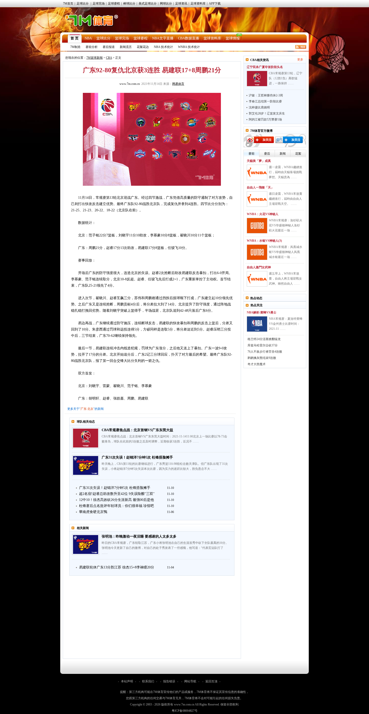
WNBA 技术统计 (189, 47)
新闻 (283, 153)
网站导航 (190, 681)
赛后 (267, 153)
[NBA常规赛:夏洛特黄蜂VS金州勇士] (257, 324)
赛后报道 (109, 47)
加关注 (267, 140)
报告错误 (169, 681)
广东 (84, 409)
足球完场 (99, 3)
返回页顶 (211, 681)
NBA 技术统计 (163, 47)
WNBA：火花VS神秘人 (262, 214)
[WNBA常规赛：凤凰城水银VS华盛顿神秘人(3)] (257, 252)
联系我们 (148, 681)
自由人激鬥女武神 (259, 267)
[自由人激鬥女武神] (257, 279)
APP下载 (215, 3)
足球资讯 (181, 3)
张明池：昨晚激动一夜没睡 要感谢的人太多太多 (139, 536)
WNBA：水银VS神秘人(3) (264, 240)
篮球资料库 (212, 38)
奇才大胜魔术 (257, 364)
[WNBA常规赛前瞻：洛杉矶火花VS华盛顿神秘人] (257, 225)
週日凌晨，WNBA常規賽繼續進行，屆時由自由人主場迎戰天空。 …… (285, 199)
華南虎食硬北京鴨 (93, 512)
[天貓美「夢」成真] (257, 172)
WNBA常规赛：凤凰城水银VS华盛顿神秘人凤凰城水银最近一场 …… (285, 252)
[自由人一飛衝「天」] (257, 199)
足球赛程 (114, 3)
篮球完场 (122, 38)
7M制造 (75, 47)
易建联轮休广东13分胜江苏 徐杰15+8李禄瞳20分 (116, 567)
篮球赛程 (141, 38)
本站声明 (127, 681)
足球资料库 (198, 3)
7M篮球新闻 (94, 57)
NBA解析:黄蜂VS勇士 (261, 312)
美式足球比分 (148, 3)
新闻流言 (126, 47)
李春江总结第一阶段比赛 (265, 101)
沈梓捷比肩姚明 (259, 107)
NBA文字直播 (162, 38)
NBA (88, 38)
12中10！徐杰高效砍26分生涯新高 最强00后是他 (116, 500)
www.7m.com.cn (129, 84)
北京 (90, 409)
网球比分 (166, 3)
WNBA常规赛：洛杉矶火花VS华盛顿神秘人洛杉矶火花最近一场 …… (285, 225)
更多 (300, 59)
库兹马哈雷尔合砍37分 (263, 345)
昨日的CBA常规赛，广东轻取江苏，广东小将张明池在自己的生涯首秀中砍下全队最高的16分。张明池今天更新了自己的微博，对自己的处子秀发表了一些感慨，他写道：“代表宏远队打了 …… (165, 548)
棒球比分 (129, 3)
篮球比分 (103, 38)
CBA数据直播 (188, 38)
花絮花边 (143, 47)
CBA (109, 57)
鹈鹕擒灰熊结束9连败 (262, 358)
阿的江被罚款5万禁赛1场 (265, 119)
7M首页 (68, 3)
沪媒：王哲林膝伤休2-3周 (266, 95)
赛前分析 (92, 47)
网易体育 (178, 84)
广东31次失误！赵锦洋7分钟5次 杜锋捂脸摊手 (137, 457)
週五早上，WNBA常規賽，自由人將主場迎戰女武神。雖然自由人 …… (285, 278)
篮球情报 (233, 38)
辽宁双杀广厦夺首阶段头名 (265, 67)
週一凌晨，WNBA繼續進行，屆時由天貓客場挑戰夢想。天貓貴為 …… (285, 172)
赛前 (252, 153)
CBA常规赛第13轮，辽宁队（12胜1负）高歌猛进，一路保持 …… (285, 78)
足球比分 (83, 3)
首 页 (75, 38)
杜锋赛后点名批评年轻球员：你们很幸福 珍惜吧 (116, 506)
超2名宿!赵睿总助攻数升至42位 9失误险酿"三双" (117, 494)
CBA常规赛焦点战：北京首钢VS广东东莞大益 (137, 430)
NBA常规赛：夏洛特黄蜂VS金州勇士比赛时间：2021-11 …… (285, 324)
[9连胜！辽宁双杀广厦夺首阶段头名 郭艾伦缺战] (257, 78)
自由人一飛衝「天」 (260, 187)
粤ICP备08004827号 (185, 710)
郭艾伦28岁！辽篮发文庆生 (267, 113)
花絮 (298, 153)
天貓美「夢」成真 (259, 161)
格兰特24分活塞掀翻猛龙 (264, 339)
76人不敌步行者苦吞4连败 (265, 351)
